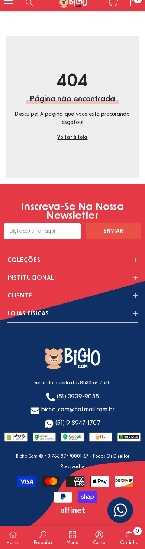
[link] (43, 537)
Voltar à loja (72, 137)
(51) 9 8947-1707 (77, 423)
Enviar (113, 231)
